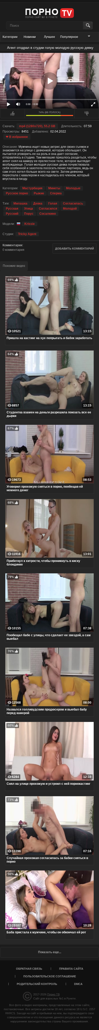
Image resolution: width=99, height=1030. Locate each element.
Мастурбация (32, 188)
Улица (28, 208)
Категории (10, 37)
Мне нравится (12, 113)
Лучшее (49, 37)
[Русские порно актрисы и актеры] (17, 224)
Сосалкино (47, 213)
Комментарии (12, 245)
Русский (12, 213)
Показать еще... (49, 952)
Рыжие (39, 193)
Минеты (54, 188)
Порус (29, 213)
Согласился (48, 208)
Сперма (56, 193)
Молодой (70, 208)
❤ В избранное (17, 137)
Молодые (73, 188)
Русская (12, 208)
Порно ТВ (53, 994)
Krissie (29, 224)
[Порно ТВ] (49, 13)
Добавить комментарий (74, 248)
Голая (52, 203)
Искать (88, 25)
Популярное (69, 37)
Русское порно (17, 193)
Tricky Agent (27, 234)
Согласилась (73, 203)
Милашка (20, 203)
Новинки (30, 37)
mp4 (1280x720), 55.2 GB (37, 126)
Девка (37, 203)
